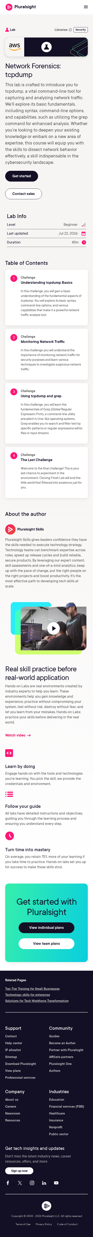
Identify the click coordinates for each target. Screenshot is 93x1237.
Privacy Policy (44, 1224)
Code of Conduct (67, 1224)
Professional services (20, 1077)
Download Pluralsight (20, 1064)
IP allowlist (13, 1050)
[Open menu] (86, 7)
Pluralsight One (60, 1064)
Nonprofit (56, 1127)
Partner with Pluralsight (66, 1050)
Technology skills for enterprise (27, 995)
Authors (54, 1070)
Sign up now (19, 1171)
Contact (11, 1036)
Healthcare (57, 1113)
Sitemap (11, 1057)
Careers (10, 1106)
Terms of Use (23, 1224)
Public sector (58, 1134)
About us (11, 1099)
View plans (13, 1070)
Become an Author (62, 1043)
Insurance (56, 1120)
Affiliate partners (61, 1057)
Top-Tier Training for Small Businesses (32, 989)
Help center (13, 1043)
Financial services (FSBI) (66, 1106)
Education (56, 1099)
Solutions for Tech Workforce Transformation (37, 1001)
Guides (54, 1036)
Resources (12, 1120)
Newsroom (12, 1113)
